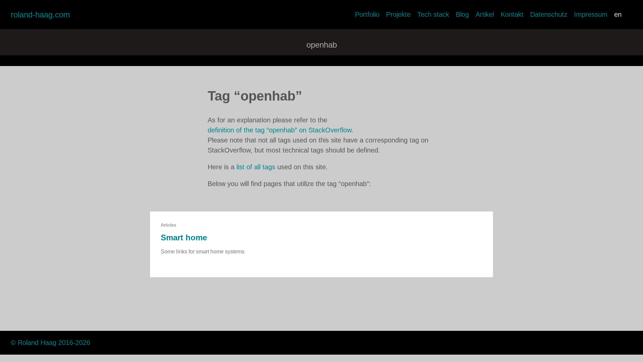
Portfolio (367, 14)
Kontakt (512, 14)
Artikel (485, 14)
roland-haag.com (40, 14)
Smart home (184, 237)
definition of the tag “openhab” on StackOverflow (279, 130)
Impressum (591, 14)
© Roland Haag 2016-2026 (50, 342)
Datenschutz (548, 14)
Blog (462, 14)
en (618, 14)
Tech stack (433, 14)
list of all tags (255, 167)
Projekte (398, 14)
